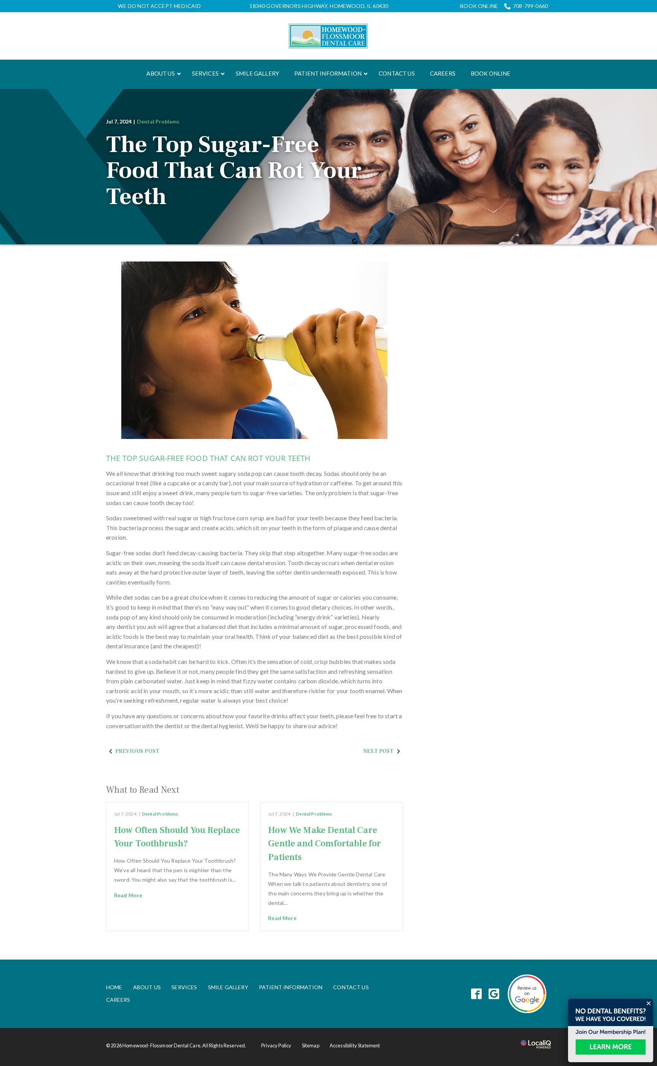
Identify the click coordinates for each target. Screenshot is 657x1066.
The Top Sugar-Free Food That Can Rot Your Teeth (234, 171)
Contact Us (351, 987)
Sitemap (310, 1045)
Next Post (378, 751)
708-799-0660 (530, 6)
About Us (147, 987)
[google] (494, 993)
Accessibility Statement (355, 1045)
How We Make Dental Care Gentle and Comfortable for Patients (324, 843)
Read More (128, 895)
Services (184, 987)
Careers (118, 999)
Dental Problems (158, 121)
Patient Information (290, 987)
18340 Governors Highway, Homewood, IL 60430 (318, 6)
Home (114, 987)
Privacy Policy (276, 1045)
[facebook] (476, 993)
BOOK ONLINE (479, 6)
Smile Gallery (228, 987)
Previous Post (137, 751)
